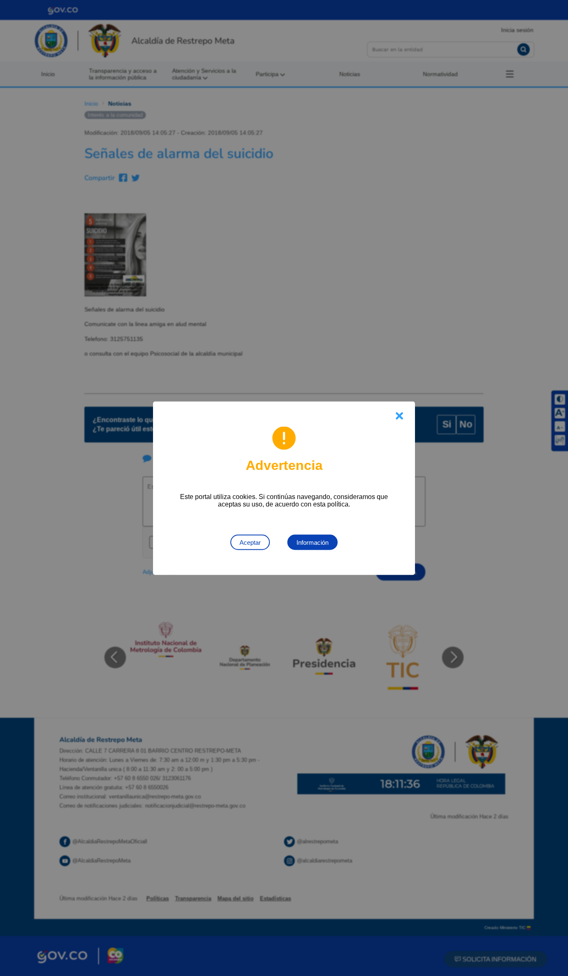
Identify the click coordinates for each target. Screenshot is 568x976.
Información (312, 542)
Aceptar (250, 542)
